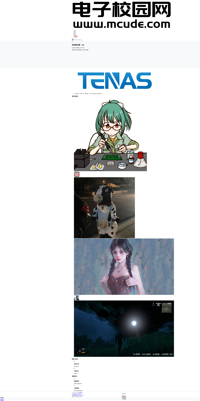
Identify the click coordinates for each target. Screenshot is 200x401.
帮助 (75, 34)
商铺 (75, 31)
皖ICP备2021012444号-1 (77, 394)
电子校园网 (80, 392)
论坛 (75, 33)
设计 (75, 30)
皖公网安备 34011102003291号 (78, 395)
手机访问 (75, 35)
